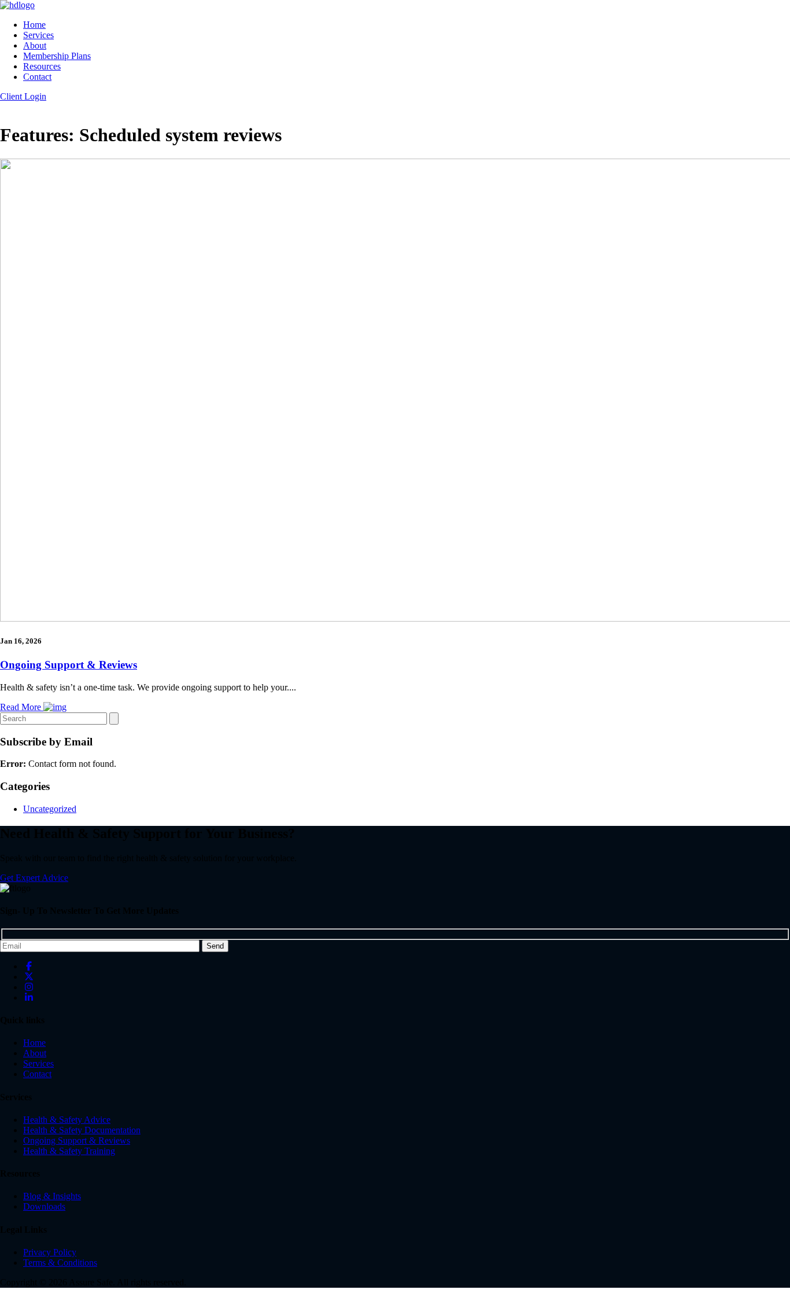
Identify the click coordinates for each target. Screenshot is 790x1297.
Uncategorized (49, 809)
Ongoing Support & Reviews (68, 665)
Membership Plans (57, 56)
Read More (21, 707)
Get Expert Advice (34, 878)
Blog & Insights (52, 1196)
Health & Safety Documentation (82, 1130)
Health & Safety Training (69, 1151)
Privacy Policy (49, 1252)
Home (34, 25)
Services (38, 35)
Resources (42, 66)
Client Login (23, 96)
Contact (37, 77)
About (34, 45)
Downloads (44, 1206)
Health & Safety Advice (66, 1120)
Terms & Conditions (60, 1262)
